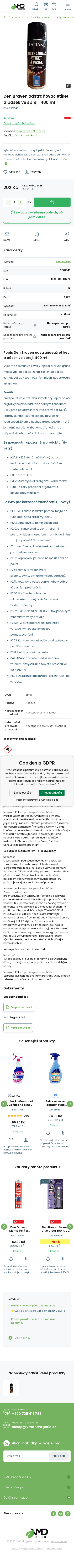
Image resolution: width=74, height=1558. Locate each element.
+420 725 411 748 (27, 1413)
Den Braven (22, 135)
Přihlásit (59, 1456)
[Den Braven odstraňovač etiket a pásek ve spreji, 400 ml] (11, 1388)
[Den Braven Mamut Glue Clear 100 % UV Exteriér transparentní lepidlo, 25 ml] (55, 1194)
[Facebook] (53, 1513)
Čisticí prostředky (41, 17)
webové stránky (32, 1548)
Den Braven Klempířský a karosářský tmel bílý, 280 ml (18, 1229)
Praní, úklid (18, 17)
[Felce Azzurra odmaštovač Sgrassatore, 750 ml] (55, 1068)
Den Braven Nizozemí (30, 131)
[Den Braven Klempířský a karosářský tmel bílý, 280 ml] (18, 1194)
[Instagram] (68, 1513)
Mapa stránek (59, 1541)
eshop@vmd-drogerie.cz (34, 1426)
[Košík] (54, 6)
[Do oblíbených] (11, 1140)
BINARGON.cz (54, 1548)
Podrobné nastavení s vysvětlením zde (37, 799)
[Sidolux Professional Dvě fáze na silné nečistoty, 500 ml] (18, 1068)
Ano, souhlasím (51, 792)
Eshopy (16, 1548)
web (35, 135)
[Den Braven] (67, 126)
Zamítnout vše (22, 792)
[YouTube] (60, 1513)
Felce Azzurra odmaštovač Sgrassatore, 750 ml (55, 1103)
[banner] (17, 6)
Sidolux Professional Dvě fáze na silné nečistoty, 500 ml (18, 1103)
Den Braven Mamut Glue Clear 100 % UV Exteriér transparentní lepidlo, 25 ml (55, 1229)
